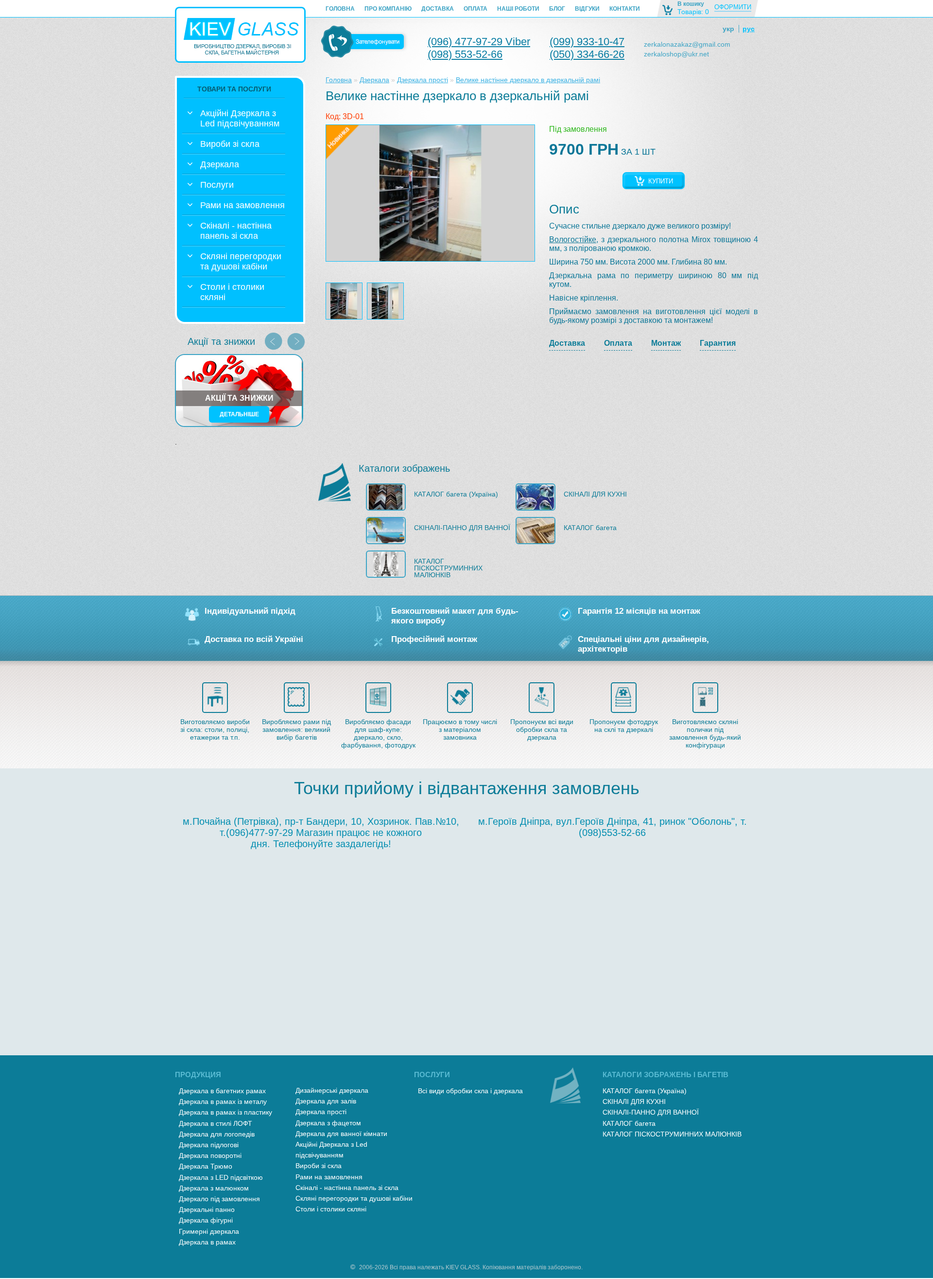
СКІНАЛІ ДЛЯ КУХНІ (595, 494)
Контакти (624, 8)
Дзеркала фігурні (206, 1220)
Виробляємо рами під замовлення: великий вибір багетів (296, 729)
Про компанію (388, 8)
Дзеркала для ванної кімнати (341, 1133)
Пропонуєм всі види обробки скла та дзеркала (541, 729)
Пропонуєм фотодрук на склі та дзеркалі (623, 725)
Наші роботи (518, 8)
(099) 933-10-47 (587, 42)
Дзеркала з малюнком (214, 1188)
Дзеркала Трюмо (205, 1166)
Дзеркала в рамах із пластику (225, 1112)
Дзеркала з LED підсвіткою (221, 1177)
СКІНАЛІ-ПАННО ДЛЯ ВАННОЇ (462, 527)
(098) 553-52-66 (465, 54)
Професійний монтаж (434, 639)
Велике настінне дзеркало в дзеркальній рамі (528, 80)
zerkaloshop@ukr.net (676, 54)
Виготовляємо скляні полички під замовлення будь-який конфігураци (705, 733)
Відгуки (587, 8)
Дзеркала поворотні (210, 1155)
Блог (557, 8)
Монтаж (666, 343)
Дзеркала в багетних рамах (222, 1091)
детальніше (239, 414)
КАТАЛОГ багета (590, 527)
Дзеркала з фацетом (328, 1123)
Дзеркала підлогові (209, 1145)
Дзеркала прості (422, 80)
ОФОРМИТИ (732, 7)
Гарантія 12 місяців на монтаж (639, 611)
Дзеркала (374, 80)
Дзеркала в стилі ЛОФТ (215, 1123)
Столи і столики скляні (330, 1209)
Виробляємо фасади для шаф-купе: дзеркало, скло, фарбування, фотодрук (378, 733)
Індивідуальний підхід (250, 611)
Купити (660, 181)
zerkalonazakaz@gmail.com (687, 44)
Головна (340, 8)
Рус (749, 29)
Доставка (437, 8)
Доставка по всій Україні (254, 639)
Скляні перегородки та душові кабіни (354, 1198)
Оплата (475, 8)
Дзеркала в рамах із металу (223, 1101)
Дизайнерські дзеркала (331, 1090)
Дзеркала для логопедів (217, 1134)
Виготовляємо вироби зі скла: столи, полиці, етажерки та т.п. (215, 729)
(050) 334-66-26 (587, 54)
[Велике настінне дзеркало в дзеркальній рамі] (430, 193)
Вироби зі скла (318, 1166)
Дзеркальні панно (207, 1209)
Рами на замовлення (329, 1177)
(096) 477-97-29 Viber (479, 42)
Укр (728, 29)
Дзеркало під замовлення (219, 1199)
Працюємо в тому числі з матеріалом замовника (460, 729)
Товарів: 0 (693, 12)
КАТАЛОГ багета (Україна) (456, 494)
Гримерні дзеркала (209, 1231)
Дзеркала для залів (325, 1101)
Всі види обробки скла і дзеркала (470, 1091)
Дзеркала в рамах (207, 1242)
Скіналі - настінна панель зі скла (346, 1187)
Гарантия (718, 343)
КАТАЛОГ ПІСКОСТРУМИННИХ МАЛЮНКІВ (448, 568)
